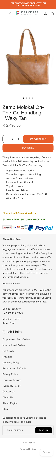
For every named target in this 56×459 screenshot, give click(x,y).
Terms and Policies (28, 449)
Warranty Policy (11, 385)
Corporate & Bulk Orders (16, 339)
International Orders (13, 345)
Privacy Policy (10, 374)
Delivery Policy (10, 362)
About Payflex (10, 403)
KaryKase (31, 442)
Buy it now (28, 147)
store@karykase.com (17, 277)
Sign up (43, 430)
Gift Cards (8, 351)
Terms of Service (11, 380)
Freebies (7, 356)
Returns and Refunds (14, 368)
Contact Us (8, 391)
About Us (7, 397)
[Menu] (3, 13)
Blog (5, 409)
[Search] (10, 13)
